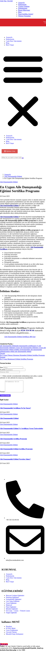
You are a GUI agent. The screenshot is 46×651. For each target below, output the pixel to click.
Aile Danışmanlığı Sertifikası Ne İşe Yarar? (15, 408)
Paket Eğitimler (11, 607)
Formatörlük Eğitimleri (13, 599)
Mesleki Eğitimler (12, 609)
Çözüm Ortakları (24, 6)
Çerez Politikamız (12, 630)
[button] (23, 90)
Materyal (9, 605)
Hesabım (9, 626)
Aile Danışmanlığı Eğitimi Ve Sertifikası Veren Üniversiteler (21, 428)
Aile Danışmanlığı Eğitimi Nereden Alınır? (15, 459)
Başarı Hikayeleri (24, 10)
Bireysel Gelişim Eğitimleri (15, 595)
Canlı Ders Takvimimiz (14, 41)
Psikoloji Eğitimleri (12, 597)
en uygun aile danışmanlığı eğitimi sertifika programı (23, 348)
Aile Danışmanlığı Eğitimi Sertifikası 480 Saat (19, 337)
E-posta (2, 370)
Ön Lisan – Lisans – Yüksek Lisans (18, 611)
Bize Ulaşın (10, 45)
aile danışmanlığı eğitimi (8, 346)
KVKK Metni (10, 628)
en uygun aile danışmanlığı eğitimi (25, 348)
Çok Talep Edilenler (12, 601)
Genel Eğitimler (11, 603)
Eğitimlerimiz (22, 8)
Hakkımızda (22, 4)
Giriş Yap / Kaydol (6, 1)
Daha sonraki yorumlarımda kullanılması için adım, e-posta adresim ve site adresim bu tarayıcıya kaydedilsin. (21, 377)
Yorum (2, 392)
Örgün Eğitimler (11, 613)
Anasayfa (21, 2)
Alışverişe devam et (9, 166)
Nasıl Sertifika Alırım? (25, 14)
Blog (20, 12)
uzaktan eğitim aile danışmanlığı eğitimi (18, 351)
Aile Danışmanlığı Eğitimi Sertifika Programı (16, 449)
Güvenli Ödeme (11, 632)
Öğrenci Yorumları (24, 16)
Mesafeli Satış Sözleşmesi (14, 634)
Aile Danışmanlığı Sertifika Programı (13, 439)
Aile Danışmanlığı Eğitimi (13, 176)
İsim (1, 367)
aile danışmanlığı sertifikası (25, 346)
